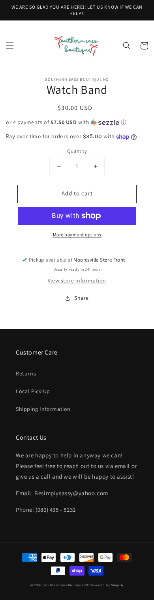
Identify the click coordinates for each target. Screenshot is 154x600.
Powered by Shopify (107, 585)
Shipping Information (43, 408)
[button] (10, 45)
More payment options (77, 235)
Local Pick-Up (33, 391)
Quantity (77, 151)
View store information (77, 280)
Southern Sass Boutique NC (66, 585)
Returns (26, 373)
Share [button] (81, 297)
